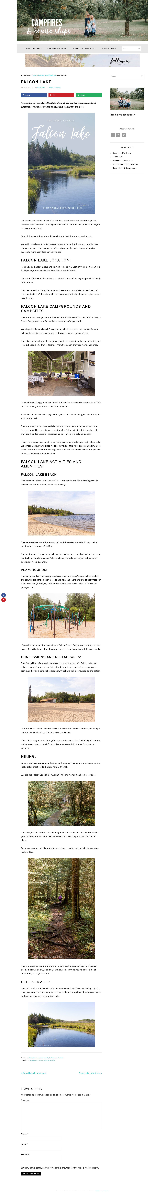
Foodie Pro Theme (102, 1191)
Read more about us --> (122, 114)
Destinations (53, 1058)
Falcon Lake (117, 157)
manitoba (52, 1060)
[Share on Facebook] (3, 595)
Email (24, 1144)
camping (46, 1060)
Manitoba (61, 1058)
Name (24, 1134)
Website (25, 1154)
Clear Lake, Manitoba (121, 153)
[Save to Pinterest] (3, 600)
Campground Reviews (36, 1058)
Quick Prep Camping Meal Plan (125, 164)
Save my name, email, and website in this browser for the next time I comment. (60, 1167)
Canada (46, 1058)
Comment (26, 1100)
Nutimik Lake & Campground (124, 168)
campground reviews (36, 1060)
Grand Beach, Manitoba (122, 160)
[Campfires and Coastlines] (82, 41)
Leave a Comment (55, 87)
